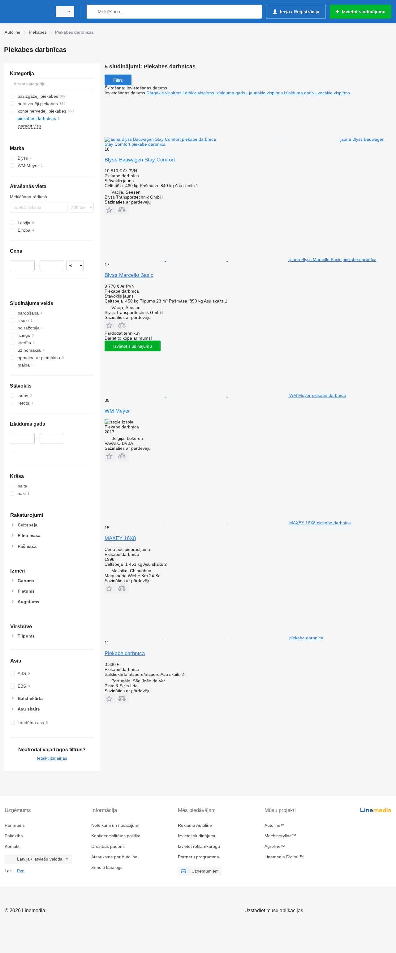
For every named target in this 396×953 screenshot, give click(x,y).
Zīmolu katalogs (107, 867)
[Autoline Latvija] (26, 12)
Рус (20, 870)
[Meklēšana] (93, 11)
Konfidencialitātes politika (115, 835)
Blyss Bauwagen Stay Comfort (140, 160)
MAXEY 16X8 (120, 538)
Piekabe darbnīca (125, 653)
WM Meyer (117, 411)
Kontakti (12, 846)
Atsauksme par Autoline (114, 856)
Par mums (15, 825)
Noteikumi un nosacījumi (115, 825)
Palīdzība (14, 835)
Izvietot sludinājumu (132, 346)
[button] (110, 209)
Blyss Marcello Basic (129, 275)
